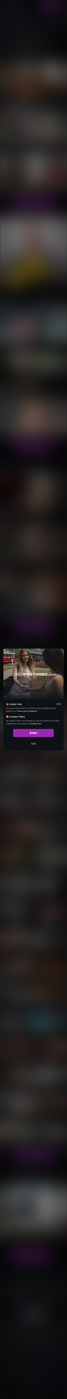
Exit (33, 743)
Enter (33, 732)
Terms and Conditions (27, 711)
